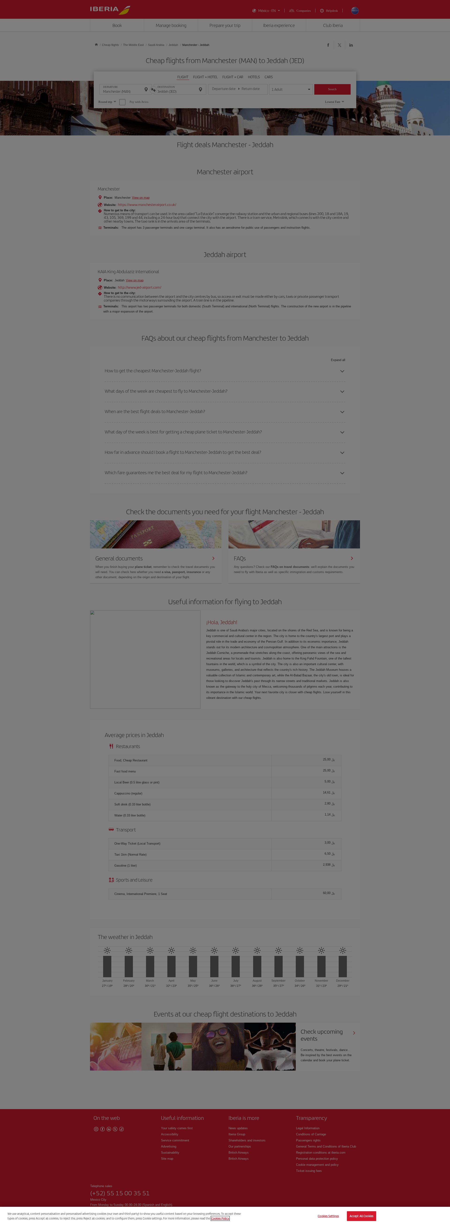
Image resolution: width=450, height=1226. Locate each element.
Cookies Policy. (220, 1218)
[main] (225, 1216)
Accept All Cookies (361, 1216)
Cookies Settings (328, 1216)
